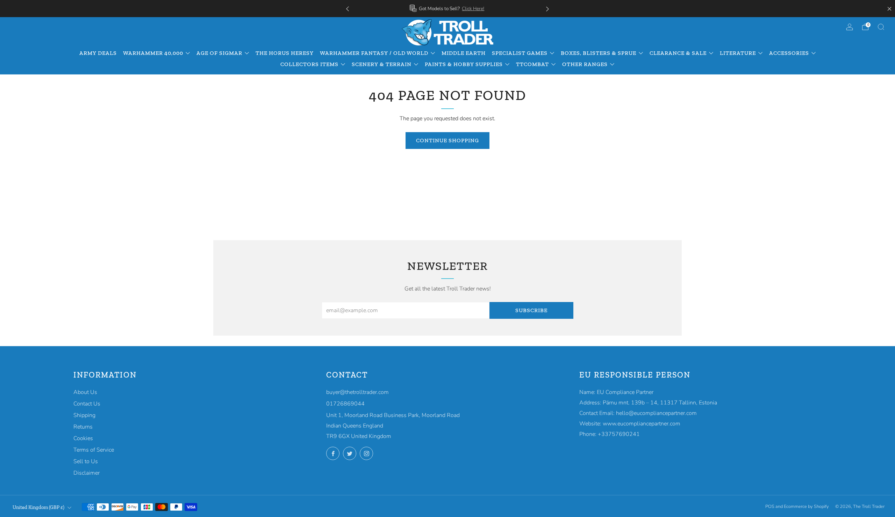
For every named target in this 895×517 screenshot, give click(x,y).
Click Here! (473, 8)
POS (769, 506)
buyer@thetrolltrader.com (357, 392)
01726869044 (345, 404)
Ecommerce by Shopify (806, 506)
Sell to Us (85, 461)
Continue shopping (447, 140)
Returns (83, 427)
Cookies (83, 438)
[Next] (547, 8)
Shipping (84, 415)
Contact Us (86, 404)
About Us (85, 392)
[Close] (889, 8)
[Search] (881, 26)
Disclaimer (86, 473)
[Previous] (347, 8)
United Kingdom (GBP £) (38, 507)
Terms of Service (93, 450)
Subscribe (531, 310)
